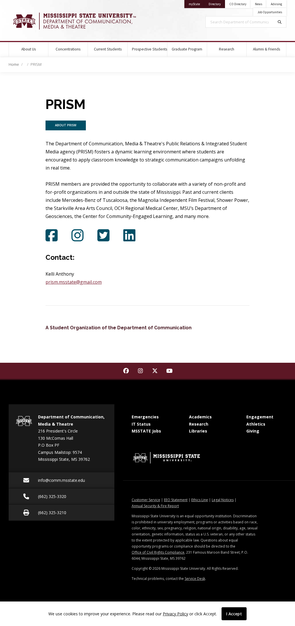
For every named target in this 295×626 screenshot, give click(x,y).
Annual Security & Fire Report (155, 505)
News (258, 4)
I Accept (234, 613)
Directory (217, 4)
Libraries (198, 431)
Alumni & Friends (266, 49)
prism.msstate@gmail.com (74, 282)
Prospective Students (149, 49)
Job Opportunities (270, 12)
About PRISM (65, 125)
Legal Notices (223, 499)
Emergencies (145, 417)
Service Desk (195, 578)
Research (226, 49)
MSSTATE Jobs (146, 431)
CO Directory (237, 4)
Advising (276, 4)
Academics (200, 417)
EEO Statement (176, 499)
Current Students (108, 49)
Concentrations (68, 49)
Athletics (255, 424)
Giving (252, 431)
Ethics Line (199, 499)
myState (196, 4)
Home (14, 64)
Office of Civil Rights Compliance (158, 552)
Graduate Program (187, 49)
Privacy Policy (175, 613)
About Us (28, 49)
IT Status (141, 424)
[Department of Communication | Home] (74, 21)
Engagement (259, 417)
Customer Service (146, 499)
